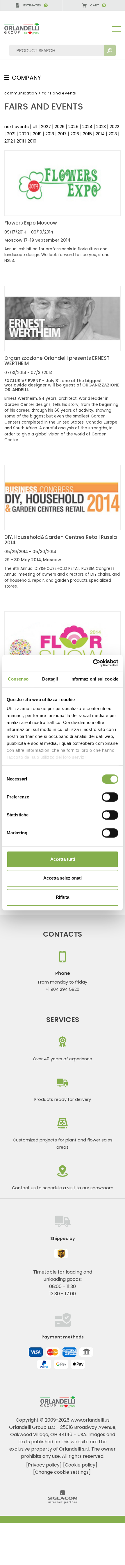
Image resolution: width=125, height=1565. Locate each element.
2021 (11, 134)
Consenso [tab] (18, 678)
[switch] (110, 797)
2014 (100, 134)
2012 (8, 141)
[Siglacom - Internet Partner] (62, 1502)
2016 (74, 134)
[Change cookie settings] (62, 1472)
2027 (46, 126)
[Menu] (116, 29)
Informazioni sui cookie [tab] (94, 678)
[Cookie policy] (80, 1465)
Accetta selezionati (62, 877)
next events (16, 126)
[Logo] (26, 28)
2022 (114, 126)
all (35, 126)
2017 (62, 134)
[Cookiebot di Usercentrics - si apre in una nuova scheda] (92, 663)
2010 (32, 141)
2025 (73, 126)
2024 (87, 126)
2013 (112, 134)
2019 (37, 134)
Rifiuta (62, 897)
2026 (60, 126)
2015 (87, 134)
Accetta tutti (62, 859)
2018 (49, 134)
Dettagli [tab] (50, 678)
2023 (101, 126)
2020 (24, 134)
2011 (20, 141)
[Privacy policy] (44, 1465)
